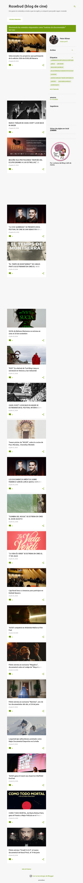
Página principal (15, 19)
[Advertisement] (26, 85)
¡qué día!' (53, 81)
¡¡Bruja (53, 63)
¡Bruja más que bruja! (57, 67)
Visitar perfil (64, 41)
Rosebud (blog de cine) (28, 6)
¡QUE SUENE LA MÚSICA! (64, 81)
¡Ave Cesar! (60, 63)
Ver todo (12, 30)
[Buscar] (74, 6)
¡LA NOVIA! (53, 74)
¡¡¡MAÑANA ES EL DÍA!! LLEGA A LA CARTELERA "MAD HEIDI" (65, 60)
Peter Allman (65, 38)
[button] (43, 65)
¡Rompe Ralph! (55, 85)
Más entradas (26, 869)
